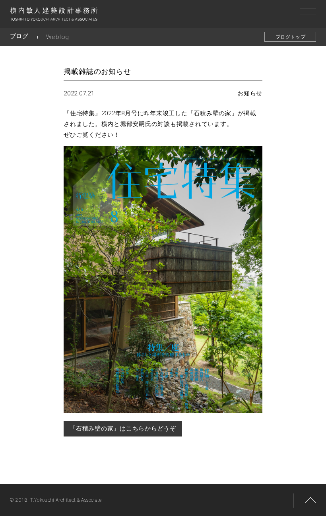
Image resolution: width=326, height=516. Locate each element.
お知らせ (249, 93)
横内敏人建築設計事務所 (53, 16)
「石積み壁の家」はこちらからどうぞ (123, 428)
